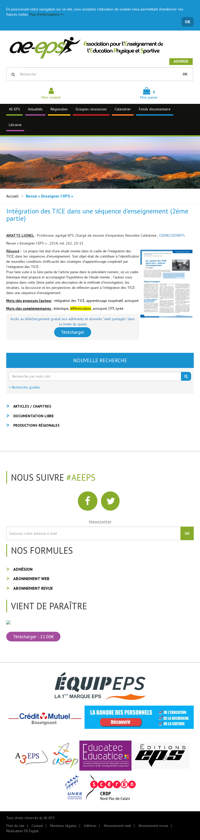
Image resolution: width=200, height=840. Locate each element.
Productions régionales (36, 425)
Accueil (12, 196)
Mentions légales (63, 825)
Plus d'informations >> (46, 14)
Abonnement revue (33, 588)
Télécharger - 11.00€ (33, 637)
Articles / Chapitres (32, 406)
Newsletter (100, 522)
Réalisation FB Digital (22, 831)
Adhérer (181, 61)
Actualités (35, 109)
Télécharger (72, 332)
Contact (37, 825)
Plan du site (15, 825)
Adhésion (23, 569)
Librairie (15, 124)
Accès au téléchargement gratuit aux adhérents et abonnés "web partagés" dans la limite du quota (72, 321)
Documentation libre (33, 416)
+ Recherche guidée (24, 387)
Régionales (59, 109)
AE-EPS (14, 109)
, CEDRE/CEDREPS (171, 235)
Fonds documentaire (155, 109)
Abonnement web (31, 578)
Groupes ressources (91, 109)
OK (187, 21)
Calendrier (123, 109)
